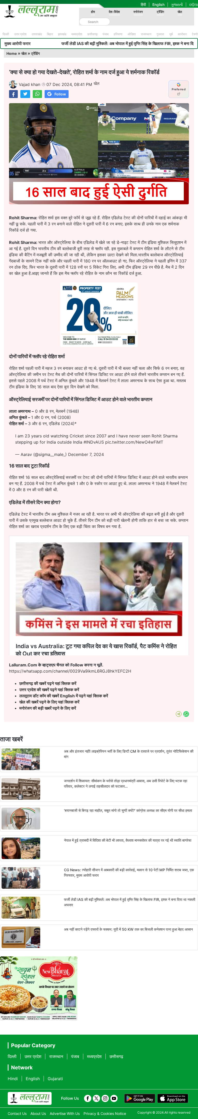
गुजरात (160, 34)
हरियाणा (118, 34)
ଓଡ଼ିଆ (193, 4)
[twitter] (96, 1098)
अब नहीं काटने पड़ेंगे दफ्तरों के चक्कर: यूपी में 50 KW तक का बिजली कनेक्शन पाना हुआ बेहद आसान (128, 929)
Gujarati (55, 1078)
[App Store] (172, 1098)
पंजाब (106, 34)
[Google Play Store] (139, 1098)
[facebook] (88, 1098)
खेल (180, 12)
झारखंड (62, 34)
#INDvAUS (94, 442)
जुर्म (171, 34)
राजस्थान (146, 34)
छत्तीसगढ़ (92, 34)
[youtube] (114, 1098)
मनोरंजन (138, 12)
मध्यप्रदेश (76, 34)
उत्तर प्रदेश (20, 34)
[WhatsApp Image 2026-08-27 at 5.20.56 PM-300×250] (99, 345)
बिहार (50, 34)
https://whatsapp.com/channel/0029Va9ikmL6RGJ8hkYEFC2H (70, 671)
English (158, 4)
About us (38, 1113)
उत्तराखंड (37, 34)
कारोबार (182, 34)
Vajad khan (29, 84)
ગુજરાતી (177, 4)
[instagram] (105, 1098)
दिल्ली (6, 34)
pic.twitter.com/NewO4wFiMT (134, 442)
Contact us (17, 1113)
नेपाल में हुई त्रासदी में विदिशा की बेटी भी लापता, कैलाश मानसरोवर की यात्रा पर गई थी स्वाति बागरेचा (127, 840)
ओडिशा (132, 34)
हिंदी (143, 4)
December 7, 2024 (86, 454)
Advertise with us (65, 1113)
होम (93, 12)
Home (11, 53)
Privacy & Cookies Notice (105, 1113)
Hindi (13, 1078)
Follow (60, 94)
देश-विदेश (114, 12)
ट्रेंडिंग (160, 12)
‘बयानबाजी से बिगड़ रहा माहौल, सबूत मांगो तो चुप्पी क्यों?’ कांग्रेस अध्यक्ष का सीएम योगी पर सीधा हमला (128, 810)
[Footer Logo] (30, 1098)
